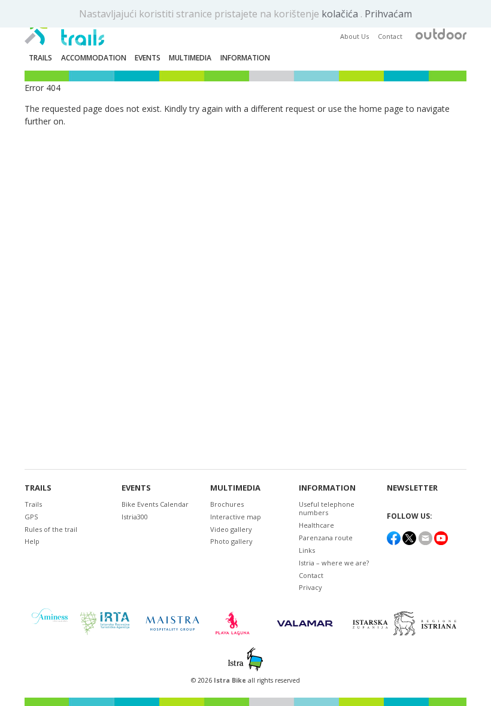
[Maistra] (172, 623)
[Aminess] (50, 623)
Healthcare (316, 525)
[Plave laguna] (236, 623)
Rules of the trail (51, 529)
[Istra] (245, 659)
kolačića (341, 13)
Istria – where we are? (334, 562)
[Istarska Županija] (406, 623)
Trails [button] (40, 58)
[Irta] (104, 623)
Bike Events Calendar (155, 504)
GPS (31, 516)
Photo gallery (231, 541)
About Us (354, 36)
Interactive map (235, 516)
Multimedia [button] (190, 58)
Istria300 (135, 516)
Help (32, 541)
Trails (38, 488)
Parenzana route (326, 537)
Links (307, 550)
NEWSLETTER (412, 488)
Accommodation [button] (93, 58)
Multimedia (235, 488)
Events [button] (147, 58)
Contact (390, 36)
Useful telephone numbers (326, 508)
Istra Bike (231, 680)
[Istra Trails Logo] (64, 27)
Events (136, 488)
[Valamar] (305, 623)
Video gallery (231, 529)
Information (327, 488)
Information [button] (245, 58)
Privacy (310, 587)
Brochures (227, 504)
